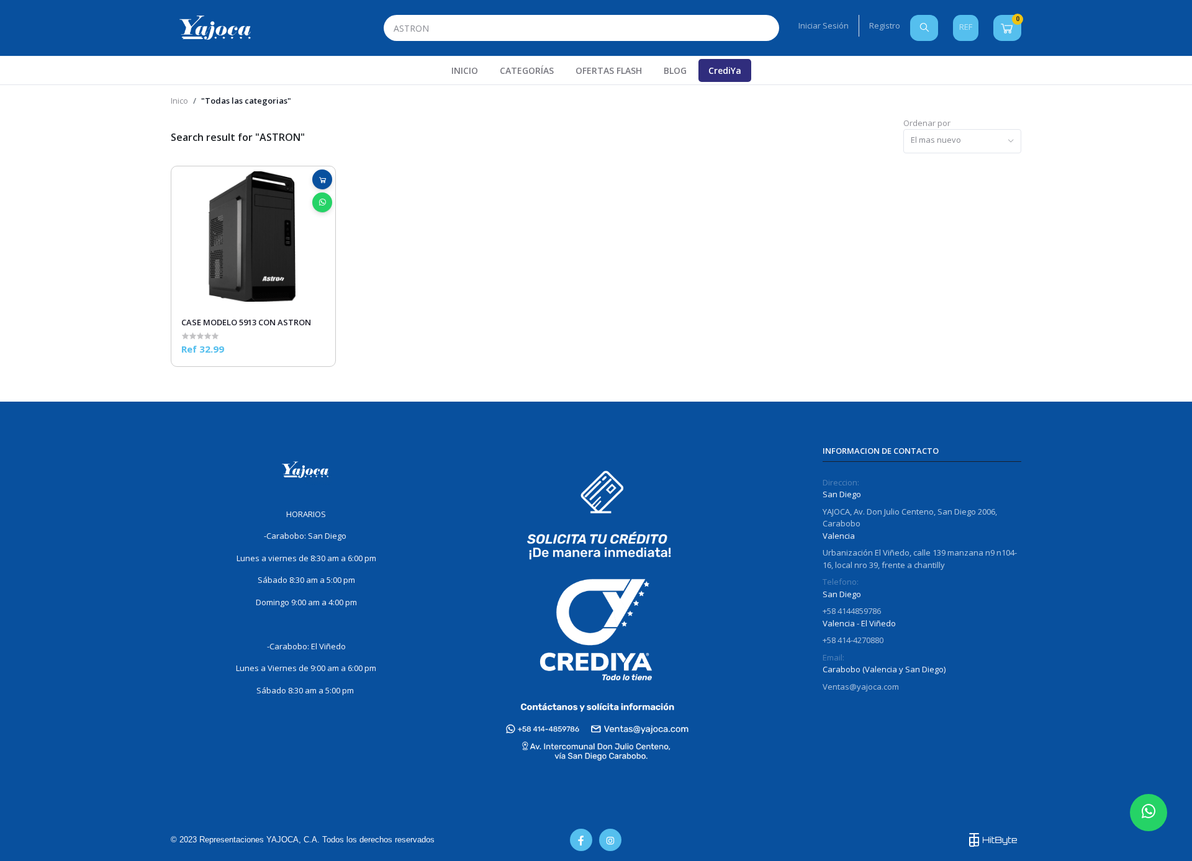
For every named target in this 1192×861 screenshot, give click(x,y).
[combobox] (962, 141)
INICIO (464, 70)
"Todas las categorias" (246, 100)
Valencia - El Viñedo (859, 623)
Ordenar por (926, 122)
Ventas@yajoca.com (861, 686)
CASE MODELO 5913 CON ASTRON (246, 322)
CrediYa (724, 70)
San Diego (842, 494)
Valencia (839, 535)
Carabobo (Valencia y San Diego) (884, 669)
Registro (884, 25)
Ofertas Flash (609, 70)
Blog (675, 70)
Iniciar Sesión (823, 25)
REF (965, 26)
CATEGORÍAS (527, 70)
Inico (179, 100)
